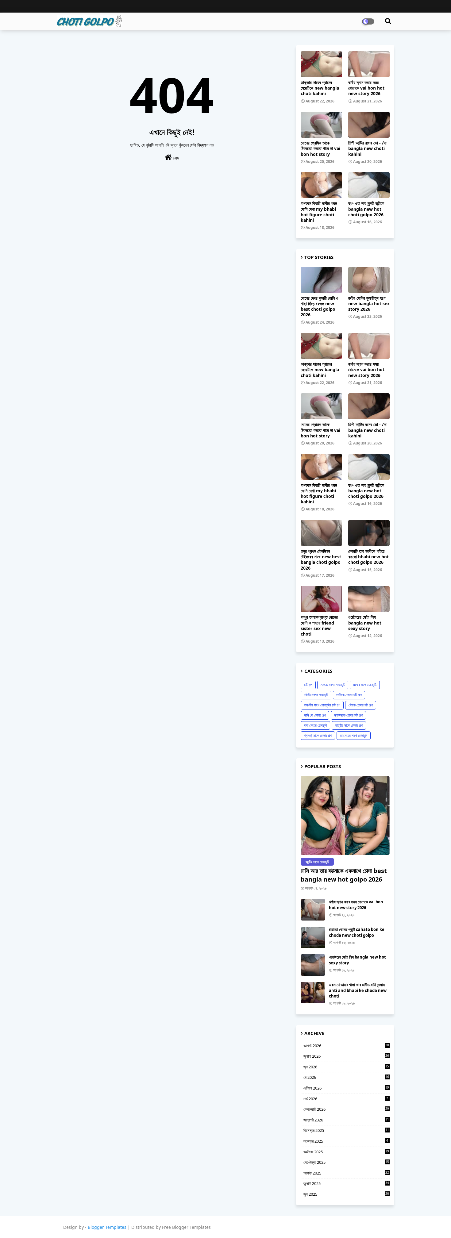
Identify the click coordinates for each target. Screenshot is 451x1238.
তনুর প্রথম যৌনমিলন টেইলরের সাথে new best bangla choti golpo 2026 (321, 559)
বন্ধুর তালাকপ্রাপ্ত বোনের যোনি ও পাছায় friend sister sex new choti (319, 625)
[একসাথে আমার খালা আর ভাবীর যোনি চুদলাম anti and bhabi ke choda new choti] (313, 992)
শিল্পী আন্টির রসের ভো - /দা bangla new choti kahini (367, 148)
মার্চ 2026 (345, 1099)
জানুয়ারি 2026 (346, 1120)
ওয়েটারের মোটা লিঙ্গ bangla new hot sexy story (364, 622)
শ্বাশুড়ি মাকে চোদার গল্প (318, 735)
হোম (175, 158)
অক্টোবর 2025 (346, 1152)
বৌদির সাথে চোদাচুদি (316, 695)
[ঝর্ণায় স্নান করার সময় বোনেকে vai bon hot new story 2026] (313, 910)
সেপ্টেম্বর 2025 (346, 1162)
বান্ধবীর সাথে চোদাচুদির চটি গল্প (322, 705)
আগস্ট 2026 (346, 1045)
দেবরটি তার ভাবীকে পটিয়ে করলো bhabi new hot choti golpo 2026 (368, 556)
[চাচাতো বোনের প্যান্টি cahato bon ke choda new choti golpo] (313, 937)
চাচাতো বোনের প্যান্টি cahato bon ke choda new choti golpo (356, 932)
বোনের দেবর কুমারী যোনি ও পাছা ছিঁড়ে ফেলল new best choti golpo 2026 (319, 306)
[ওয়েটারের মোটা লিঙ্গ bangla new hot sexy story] (313, 965)
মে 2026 (346, 1077)
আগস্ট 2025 (346, 1173)
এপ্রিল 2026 (346, 1088)
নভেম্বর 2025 (345, 1141)
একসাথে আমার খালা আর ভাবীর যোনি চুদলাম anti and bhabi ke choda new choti (358, 990)
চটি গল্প (308, 684)
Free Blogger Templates (186, 1227)
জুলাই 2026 (346, 1056)
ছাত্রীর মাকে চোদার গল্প (349, 725)
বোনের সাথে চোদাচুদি (333, 684)
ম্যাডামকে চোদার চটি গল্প (348, 715)
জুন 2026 (346, 1067)
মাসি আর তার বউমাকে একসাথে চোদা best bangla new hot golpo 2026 (344, 875)
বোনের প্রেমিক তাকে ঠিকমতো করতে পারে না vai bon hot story (320, 148)
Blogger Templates (107, 1227)
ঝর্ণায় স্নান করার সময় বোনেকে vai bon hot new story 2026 (366, 88)
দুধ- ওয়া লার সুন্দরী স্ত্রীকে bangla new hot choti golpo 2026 (366, 209)
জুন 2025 (346, 1194)
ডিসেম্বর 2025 (346, 1130)
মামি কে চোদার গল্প (315, 715)
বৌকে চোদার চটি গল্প (361, 705)
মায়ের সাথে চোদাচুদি (364, 684)
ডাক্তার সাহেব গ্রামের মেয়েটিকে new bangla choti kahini (320, 88)
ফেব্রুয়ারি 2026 (346, 1109)
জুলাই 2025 (346, 1183)
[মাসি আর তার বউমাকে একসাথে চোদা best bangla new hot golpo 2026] (345, 815)
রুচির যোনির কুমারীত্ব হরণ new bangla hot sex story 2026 (369, 303)
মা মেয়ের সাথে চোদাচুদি (353, 735)
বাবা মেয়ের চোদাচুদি (315, 725)
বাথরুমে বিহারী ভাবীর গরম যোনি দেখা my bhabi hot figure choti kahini (319, 212)
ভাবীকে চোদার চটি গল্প (349, 695)
